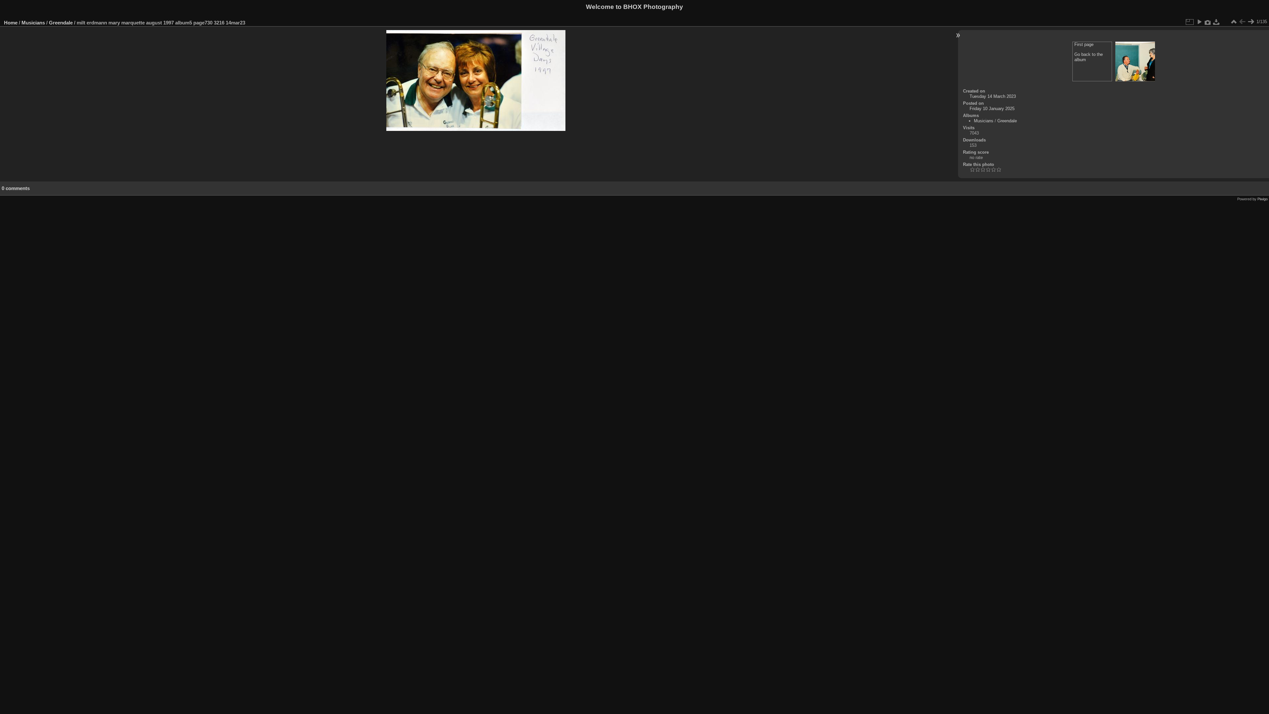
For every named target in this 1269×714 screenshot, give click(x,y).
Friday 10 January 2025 (992, 108)
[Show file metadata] (1208, 22)
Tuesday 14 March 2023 (993, 96)
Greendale (61, 22)
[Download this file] (1216, 22)
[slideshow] (1199, 22)
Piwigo (1262, 199)
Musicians (33, 22)
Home (11, 22)
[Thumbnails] (1233, 22)
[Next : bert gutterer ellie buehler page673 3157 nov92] (1251, 22)
